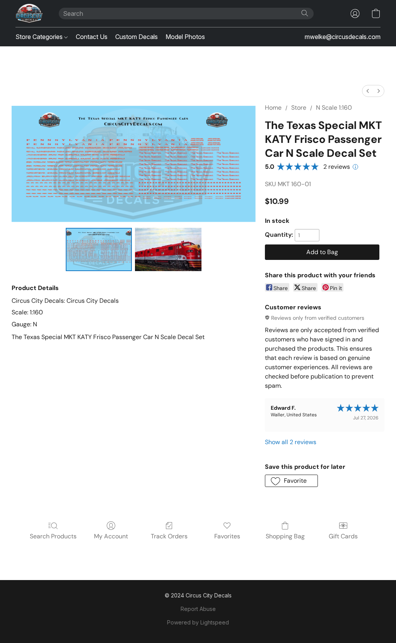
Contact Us (92, 37)
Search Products (53, 536)
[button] (29, 13)
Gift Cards (343, 536)
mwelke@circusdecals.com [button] (343, 37)
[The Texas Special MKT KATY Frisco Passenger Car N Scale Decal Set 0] (99, 249)
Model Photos (185, 37)
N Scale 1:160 (334, 107)
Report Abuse (198, 609)
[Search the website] (305, 13)
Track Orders (169, 536)
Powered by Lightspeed (198, 622)
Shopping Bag (285, 536)
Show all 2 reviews (290, 442)
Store (298, 107)
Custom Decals (136, 37)
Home (273, 107)
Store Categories (39, 37)
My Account (111, 536)
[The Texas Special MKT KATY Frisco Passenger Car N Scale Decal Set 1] (168, 249)
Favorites (227, 536)
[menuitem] (367, 91)
